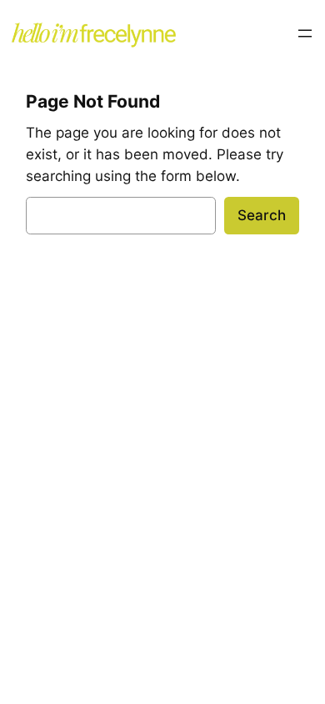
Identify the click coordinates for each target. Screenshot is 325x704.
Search (262, 215)
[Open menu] (305, 33)
